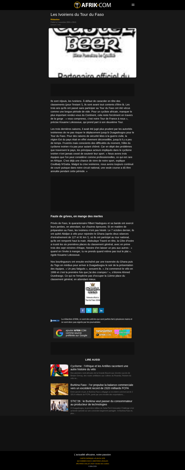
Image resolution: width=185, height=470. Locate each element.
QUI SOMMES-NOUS (84, 461)
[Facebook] (82, 310)
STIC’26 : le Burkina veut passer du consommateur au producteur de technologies (101, 403)
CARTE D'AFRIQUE (87, 458)
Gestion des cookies (102, 464)
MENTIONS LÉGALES (100, 461)
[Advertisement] (92, 90)
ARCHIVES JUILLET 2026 (85, 464)
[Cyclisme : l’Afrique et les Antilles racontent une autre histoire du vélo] (59, 370)
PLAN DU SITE (100, 458)
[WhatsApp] (95, 310)
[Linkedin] (101, 310)
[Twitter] (89, 310)
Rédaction (55, 19)
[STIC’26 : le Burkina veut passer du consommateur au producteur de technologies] (59, 406)
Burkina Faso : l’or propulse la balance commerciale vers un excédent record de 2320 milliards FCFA (101, 386)
